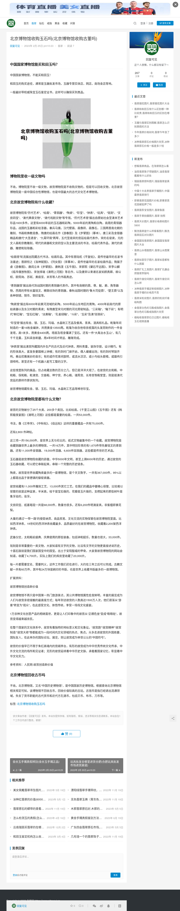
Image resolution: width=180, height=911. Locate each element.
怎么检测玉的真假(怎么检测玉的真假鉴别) (39, 818)
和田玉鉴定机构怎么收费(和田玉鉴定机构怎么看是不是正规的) (39, 836)
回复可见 (15, 45)
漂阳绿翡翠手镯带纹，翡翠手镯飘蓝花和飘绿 (97, 790)
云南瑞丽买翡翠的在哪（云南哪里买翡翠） (39, 827)
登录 (142, 23)
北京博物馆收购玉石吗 (31, 704)
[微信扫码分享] (94, 906)
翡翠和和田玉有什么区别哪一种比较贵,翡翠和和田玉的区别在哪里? (151, 112)
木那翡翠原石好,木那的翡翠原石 (91, 809)
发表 (115, 874)
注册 (150, 23)
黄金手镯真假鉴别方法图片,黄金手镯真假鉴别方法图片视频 (97, 818)
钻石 (41, 23)
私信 (161, 84)
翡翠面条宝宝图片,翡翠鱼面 (149, 210)
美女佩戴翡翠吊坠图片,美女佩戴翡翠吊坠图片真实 (39, 790)
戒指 (49, 23)
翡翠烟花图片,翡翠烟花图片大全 (151, 103)
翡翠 (33, 23)
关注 (145, 84)
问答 (72, 23)
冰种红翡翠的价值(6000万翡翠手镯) (35, 799)
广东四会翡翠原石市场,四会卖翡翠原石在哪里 (97, 827)
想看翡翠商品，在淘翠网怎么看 (151, 166)
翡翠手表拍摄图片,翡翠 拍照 (149, 215)
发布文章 (166, 23)
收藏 (64, 23)
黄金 (57, 23)
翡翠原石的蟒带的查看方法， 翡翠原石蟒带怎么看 (39, 809)
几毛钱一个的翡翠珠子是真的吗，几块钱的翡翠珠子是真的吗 (97, 836)
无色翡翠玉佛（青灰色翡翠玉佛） (92, 799)
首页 (26, 23)
